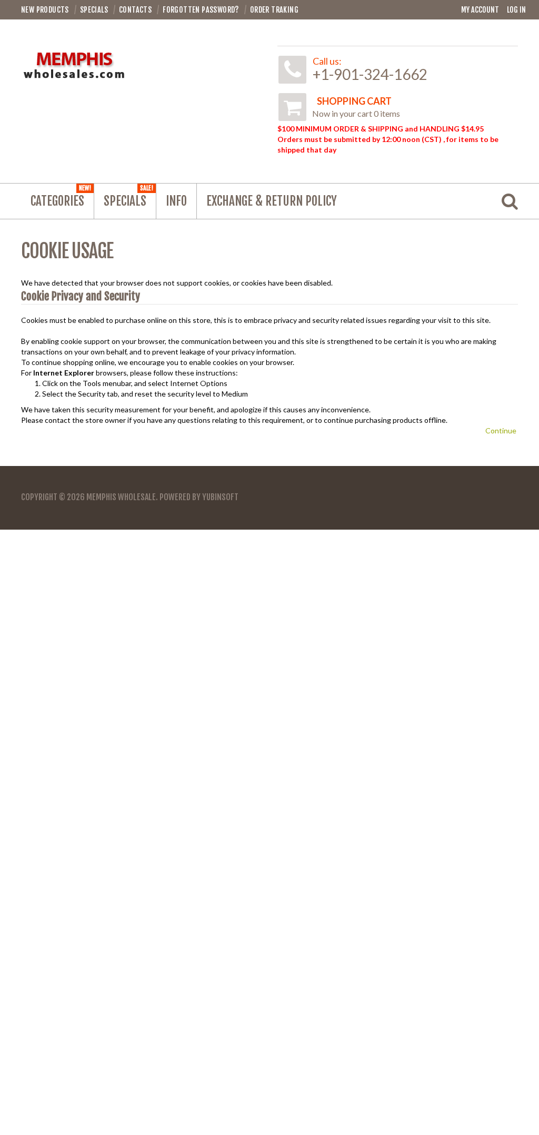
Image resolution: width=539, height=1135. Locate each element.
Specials (128, 196)
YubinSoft (220, 497)
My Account (480, 9)
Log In (516, 9)
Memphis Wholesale (121, 497)
